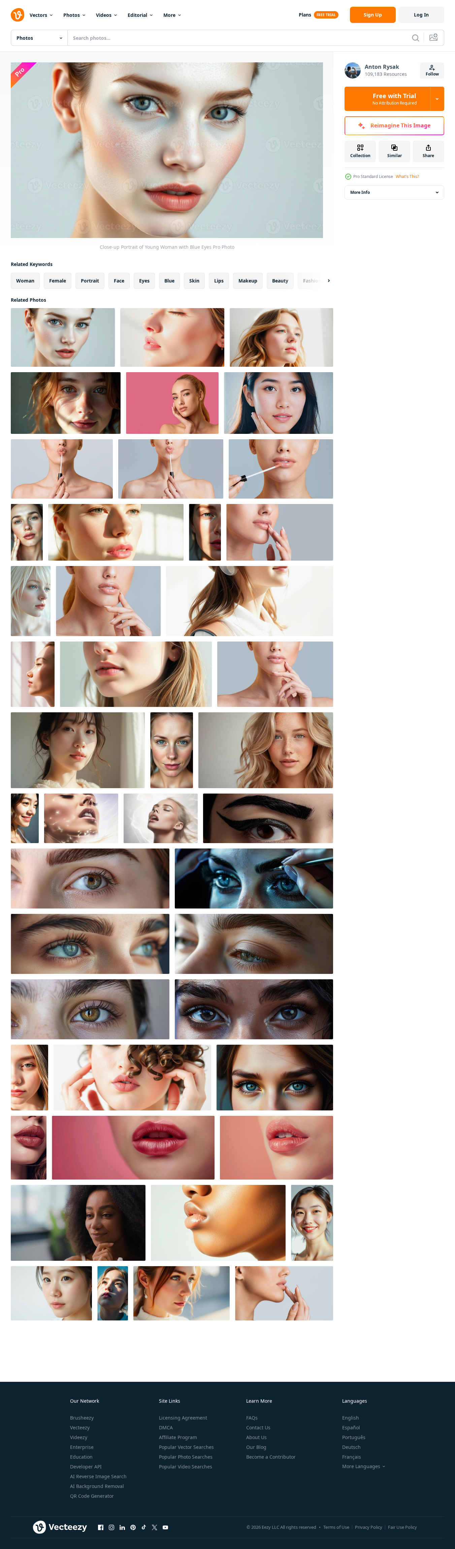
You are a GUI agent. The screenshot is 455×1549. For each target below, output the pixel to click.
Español (351, 1427)
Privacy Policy (368, 1527)
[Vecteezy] (17, 15)
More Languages (361, 1466)
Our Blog (256, 1447)
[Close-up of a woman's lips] (218, 1223)
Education (81, 1457)
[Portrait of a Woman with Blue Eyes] (181, 1293)
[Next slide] (323, 281)
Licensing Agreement (183, 1417)
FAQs (252, 1417)
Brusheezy (82, 1417)
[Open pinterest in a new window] (133, 1527)
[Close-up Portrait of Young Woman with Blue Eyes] (63, 337)
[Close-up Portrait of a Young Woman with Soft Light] (78, 750)
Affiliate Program (178, 1437)
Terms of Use (336, 1527)
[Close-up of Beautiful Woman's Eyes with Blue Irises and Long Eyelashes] (275, 1077)
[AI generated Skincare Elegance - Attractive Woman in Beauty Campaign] (81, 818)
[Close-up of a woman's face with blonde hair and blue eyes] (281, 337)
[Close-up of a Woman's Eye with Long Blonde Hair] (29, 1077)
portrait (90, 280)
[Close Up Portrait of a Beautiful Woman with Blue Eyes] (27, 532)
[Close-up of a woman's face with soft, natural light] (116, 532)
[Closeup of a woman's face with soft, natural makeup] (249, 601)
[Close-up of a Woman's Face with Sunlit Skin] (33, 674)
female (57, 280)
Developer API (86, 1466)
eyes (144, 280)
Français (351, 1457)
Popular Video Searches (185, 1466)
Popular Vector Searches (186, 1447)
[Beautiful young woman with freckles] (278, 403)
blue (169, 280)
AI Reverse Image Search (98, 1476)
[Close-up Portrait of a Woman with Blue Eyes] (171, 750)
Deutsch (351, 1447)
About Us (256, 1437)
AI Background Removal (97, 1486)
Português (353, 1437)
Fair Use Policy (402, 1527)
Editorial (137, 15)
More (169, 15)
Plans (305, 14)
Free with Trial (394, 99)
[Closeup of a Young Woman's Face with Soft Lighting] (66, 403)
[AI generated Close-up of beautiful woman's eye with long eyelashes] (268, 818)
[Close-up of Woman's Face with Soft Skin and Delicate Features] (136, 674)
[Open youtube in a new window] (165, 1527)
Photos (71, 15)
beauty (280, 280)
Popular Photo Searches (186, 1457)
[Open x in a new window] (154, 1527)
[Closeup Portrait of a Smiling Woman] (25, 818)
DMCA (166, 1427)
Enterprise (82, 1447)
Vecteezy (80, 1427)
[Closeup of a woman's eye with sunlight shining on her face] (205, 532)
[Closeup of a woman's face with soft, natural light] (172, 337)
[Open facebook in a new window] (100, 1527)
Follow (432, 74)
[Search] (416, 38)
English (350, 1417)
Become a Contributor (271, 1457)
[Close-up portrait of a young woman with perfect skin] (51, 1293)
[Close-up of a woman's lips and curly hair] (132, 1077)
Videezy (78, 1437)
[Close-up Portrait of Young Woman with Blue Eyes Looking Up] (112, 1293)
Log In (421, 14)
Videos (103, 15)
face (119, 280)
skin (194, 280)
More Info (360, 192)
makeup (247, 280)
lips (219, 280)
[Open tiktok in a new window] (144, 1527)
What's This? (407, 176)
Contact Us (258, 1427)
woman (25, 280)
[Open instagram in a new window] (111, 1527)
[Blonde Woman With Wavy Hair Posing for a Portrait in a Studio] (265, 750)
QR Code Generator (92, 1496)
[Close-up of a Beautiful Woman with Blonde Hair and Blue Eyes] (31, 601)
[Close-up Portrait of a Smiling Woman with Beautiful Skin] (312, 1223)
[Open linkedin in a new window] (122, 1527)
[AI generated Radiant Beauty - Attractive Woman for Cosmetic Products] (161, 818)
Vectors (38, 15)
